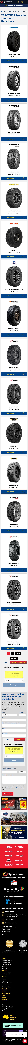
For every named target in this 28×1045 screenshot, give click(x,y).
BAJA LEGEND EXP (14, 485)
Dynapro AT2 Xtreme (14, 328)
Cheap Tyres (5, 1011)
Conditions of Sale (21, 1039)
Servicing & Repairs (7, 983)
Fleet (3, 995)
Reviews (4, 999)
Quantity (21, 712)
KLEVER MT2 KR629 (14, 368)
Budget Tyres (5, 1009)
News (4, 997)
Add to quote (10, 60)
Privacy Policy (10, 788)
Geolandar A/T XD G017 (14, 602)
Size (3, 712)
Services (4, 977)
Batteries (4, 979)
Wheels (4, 971)
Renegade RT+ (14, 524)
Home (4, 11)
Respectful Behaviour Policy (8, 1040)
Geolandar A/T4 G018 (14, 642)
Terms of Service (20, 788)
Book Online (6, 993)
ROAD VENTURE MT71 (14, 132)
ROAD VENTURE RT (14, 172)
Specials (4, 989)
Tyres (3, 958)
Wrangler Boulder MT (14, 211)
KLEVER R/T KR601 (14, 407)
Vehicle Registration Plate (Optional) (9, 769)
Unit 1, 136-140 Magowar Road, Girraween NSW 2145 (15, 916)
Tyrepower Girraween (15, 5)
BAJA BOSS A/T (14, 446)
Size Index (4, 1005)
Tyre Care (4, 966)
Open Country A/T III (14, 54)
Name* (4, 718)
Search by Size (6, 962)
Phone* (11, 723)
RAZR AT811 (14, 250)
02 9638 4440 (9, 920)
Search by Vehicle (7, 960)
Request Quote (8, 793)
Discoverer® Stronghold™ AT (14, 289)
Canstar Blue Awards (7, 1007)
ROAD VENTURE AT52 (14, 93)
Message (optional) (7, 775)
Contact (4, 991)
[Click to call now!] (18, 2)
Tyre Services (5, 985)
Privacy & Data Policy (11, 1039)
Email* (4, 728)
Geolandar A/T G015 (14, 563)
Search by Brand (6, 964)
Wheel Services (6, 987)
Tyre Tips (4, 968)
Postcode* (5, 733)
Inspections (5, 981)
